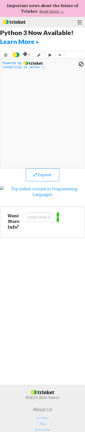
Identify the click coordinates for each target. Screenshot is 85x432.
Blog (42, 423)
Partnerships (42, 430)
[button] (14, 21)
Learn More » (19, 41)
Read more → (51, 11)
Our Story (43, 418)
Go (58, 217)
